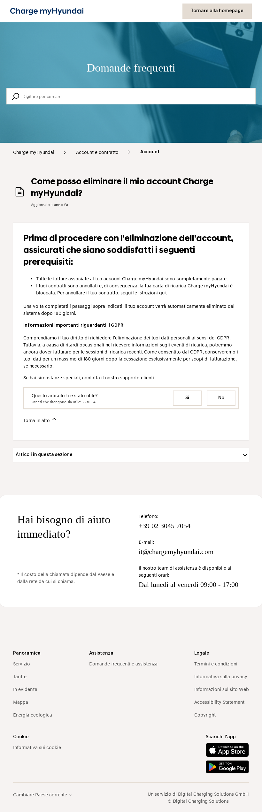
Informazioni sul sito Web (221, 689)
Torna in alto (37, 420)
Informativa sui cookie (37, 747)
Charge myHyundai (33, 152)
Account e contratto (97, 152)
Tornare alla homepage (217, 11)
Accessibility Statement (219, 702)
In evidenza (25, 689)
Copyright (205, 714)
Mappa (20, 702)
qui (162, 292)
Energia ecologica (32, 714)
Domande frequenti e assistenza (123, 663)
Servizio (21, 663)
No (221, 398)
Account (150, 152)
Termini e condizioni (215, 663)
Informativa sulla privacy (220, 676)
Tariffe (20, 676)
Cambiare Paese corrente (40, 794)
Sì (187, 398)
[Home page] (46, 11)
